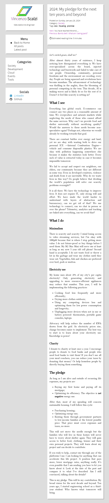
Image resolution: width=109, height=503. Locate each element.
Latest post (20, 49)
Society (12, 65)
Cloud (11, 72)
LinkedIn (17, 95)
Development (15, 69)
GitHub (16, 99)
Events (11, 76)
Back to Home (20, 42)
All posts (19, 46)
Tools (11, 79)
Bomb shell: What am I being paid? (73, 33)
